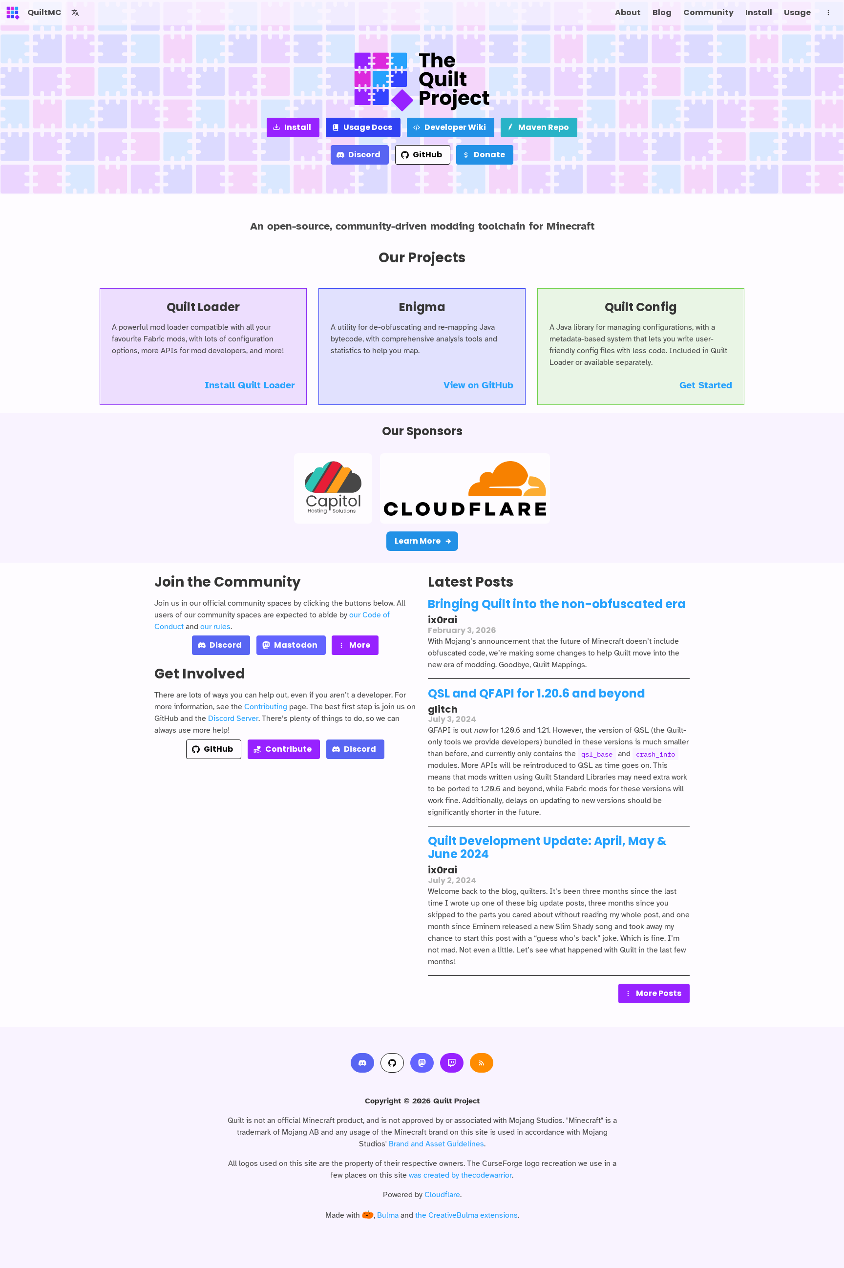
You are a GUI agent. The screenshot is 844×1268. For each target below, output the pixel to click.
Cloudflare (442, 1195)
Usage (797, 12)
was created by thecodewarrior (460, 1175)
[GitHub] (392, 1063)
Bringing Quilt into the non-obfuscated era (557, 604)
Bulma (388, 1215)
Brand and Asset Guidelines (436, 1144)
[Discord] (362, 1063)
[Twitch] (452, 1063)
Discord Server (233, 718)
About (628, 12)
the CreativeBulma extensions (466, 1215)
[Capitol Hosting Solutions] (333, 488)
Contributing (265, 707)
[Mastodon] (422, 1063)
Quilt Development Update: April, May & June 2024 (547, 847)
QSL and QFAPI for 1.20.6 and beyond (536, 693)
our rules (215, 627)
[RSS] (481, 1063)
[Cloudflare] (465, 488)
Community (708, 12)
